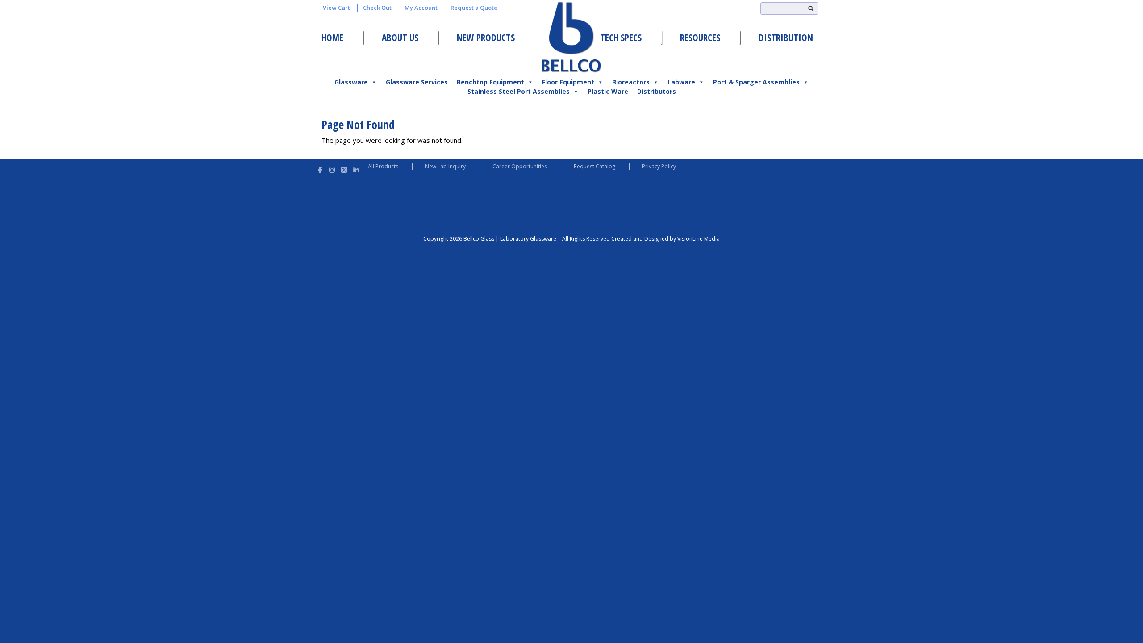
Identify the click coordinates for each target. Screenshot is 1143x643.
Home (332, 37)
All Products (383, 166)
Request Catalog (594, 166)
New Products (486, 37)
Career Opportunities (519, 166)
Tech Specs (621, 37)
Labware (681, 82)
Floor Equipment (568, 82)
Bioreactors (631, 82)
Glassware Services (417, 82)
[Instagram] (332, 168)
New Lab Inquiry (445, 166)
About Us (400, 37)
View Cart (336, 8)
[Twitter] (344, 168)
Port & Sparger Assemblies (756, 82)
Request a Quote (474, 8)
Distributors (656, 91)
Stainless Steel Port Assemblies (518, 91)
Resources (700, 37)
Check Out (377, 8)
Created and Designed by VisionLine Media (665, 238)
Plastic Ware (608, 91)
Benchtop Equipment (490, 82)
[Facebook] (320, 168)
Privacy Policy (659, 166)
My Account (421, 8)
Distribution (786, 37)
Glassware (351, 82)
